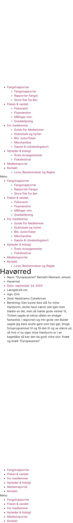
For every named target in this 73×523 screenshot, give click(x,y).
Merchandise (22, 142)
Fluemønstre (22, 112)
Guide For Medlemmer (29, 129)
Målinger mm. (23, 117)
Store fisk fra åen (25, 100)
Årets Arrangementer (28, 155)
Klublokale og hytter (27, 134)
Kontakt (12, 168)
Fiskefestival (22, 159)
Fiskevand (21, 108)
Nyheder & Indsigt (19, 151)
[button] (36, 176)
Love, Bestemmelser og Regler (34, 172)
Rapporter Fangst (26, 95)
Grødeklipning (23, 121)
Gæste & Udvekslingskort (31, 146)
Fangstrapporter (18, 87)
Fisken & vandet (17, 104)
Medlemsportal (17, 163)
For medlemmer (17, 125)
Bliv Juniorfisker (25, 138)
